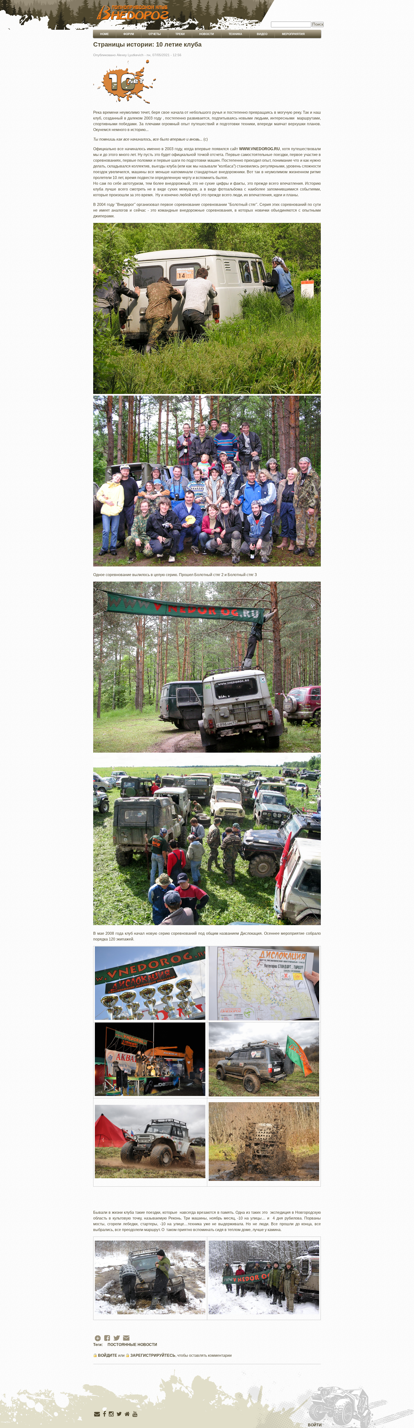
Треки (180, 34)
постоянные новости (132, 1345)
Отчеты (155, 34)
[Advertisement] (207, 1398)
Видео (262, 34)
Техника (235, 34)
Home (104, 34)
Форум (128, 34)
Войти (315, 1425)
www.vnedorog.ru (259, 149)
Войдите (107, 1355)
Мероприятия (293, 34)
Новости (206, 34)
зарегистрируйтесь (152, 1355)
